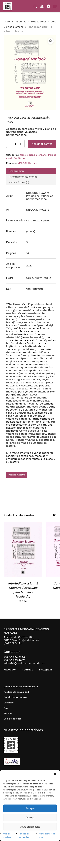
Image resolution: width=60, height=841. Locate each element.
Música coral (38, 21)
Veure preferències (30, 826)
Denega (30, 817)
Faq (6, 708)
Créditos (9, 702)
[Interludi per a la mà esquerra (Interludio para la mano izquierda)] (23, 549)
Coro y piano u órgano (33, 154)
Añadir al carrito (42, 143)
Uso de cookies (12, 718)
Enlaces (8, 713)
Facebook (10, 669)
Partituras (20, 21)
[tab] (31, 171)
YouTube (27, 669)
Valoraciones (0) (19, 182)
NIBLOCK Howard (27, 163)
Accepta (30, 808)
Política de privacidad (16, 692)
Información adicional (23, 176)
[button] (55, 774)
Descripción (16, 171)
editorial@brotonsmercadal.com (24, 663)
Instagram (45, 669)
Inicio (7, 21)
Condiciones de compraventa (21, 686)
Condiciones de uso (15, 697)
